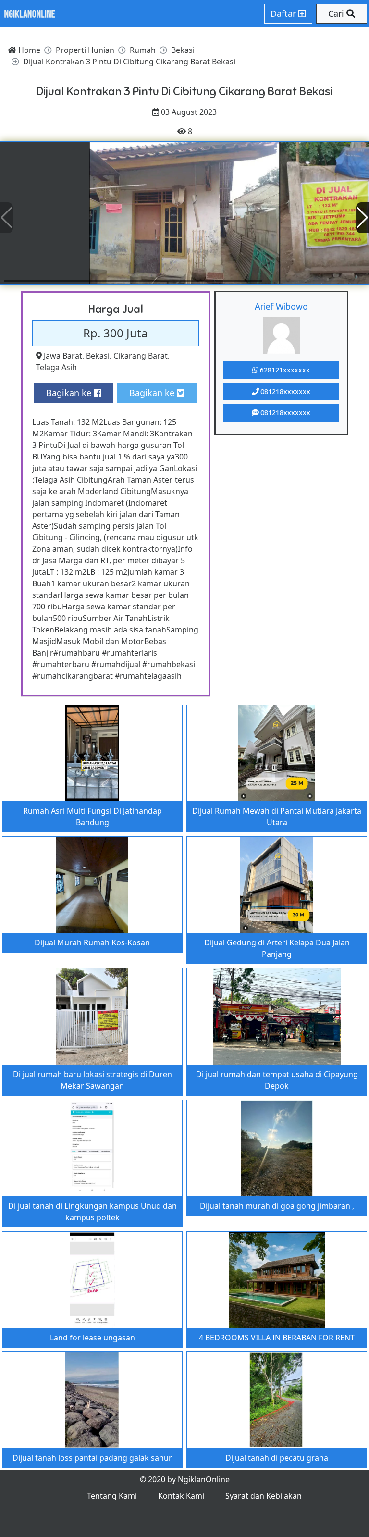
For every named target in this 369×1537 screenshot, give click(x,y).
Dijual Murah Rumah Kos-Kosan (92, 942)
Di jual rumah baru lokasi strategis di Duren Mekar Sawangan (92, 1080)
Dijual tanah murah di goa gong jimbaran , (277, 1206)
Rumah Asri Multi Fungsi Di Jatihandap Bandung (92, 817)
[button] (362, 217)
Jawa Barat (63, 355)
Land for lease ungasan (92, 1337)
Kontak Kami (181, 1495)
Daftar (284, 13)
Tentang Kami (112, 1495)
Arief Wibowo (281, 306)
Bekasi (98, 355)
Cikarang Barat (140, 355)
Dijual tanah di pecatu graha (276, 1457)
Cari (337, 13)
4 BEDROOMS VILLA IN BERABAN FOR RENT (277, 1337)
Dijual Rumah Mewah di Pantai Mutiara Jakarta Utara (276, 817)
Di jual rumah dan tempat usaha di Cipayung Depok (277, 1080)
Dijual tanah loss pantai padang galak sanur (92, 1457)
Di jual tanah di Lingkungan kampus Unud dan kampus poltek (92, 1212)
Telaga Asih (56, 367)
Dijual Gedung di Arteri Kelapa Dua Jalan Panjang (277, 948)
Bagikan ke (70, 392)
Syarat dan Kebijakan (263, 1495)
